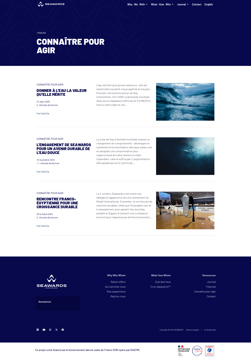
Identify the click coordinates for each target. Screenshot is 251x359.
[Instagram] (50, 329)
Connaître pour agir (50, 84)
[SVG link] (51, 4)
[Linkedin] (37, 329)
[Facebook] (62, 329)
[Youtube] (44, 329)
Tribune (41, 32)
